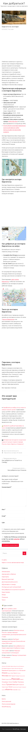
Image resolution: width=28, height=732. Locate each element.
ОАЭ (9, 676)
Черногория (5, 687)
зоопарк (13, 452)
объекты (8, 689)
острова (15, 689)
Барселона (7, 452)
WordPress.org (6, 706)
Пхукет (7, 679)
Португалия (22, 675)
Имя (3, 509)
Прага (3, 679)
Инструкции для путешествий (11, 587)
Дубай (14, 670)
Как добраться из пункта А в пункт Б (13, 589)
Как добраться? (14, 3)
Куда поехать (6, 592)
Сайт (3, 522)
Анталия (8, 666)
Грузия (10, 670)
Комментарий (6, 487)
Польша (17, 675)
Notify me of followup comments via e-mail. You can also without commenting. (14, 539)
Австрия (4, 666)
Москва (5, 676)
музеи (3, 689)
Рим (10, 679)
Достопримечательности (11, 451)
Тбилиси (4, 684)
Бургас (13, 668)
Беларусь (21, 666)
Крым (15, 673)
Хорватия (21, 684)
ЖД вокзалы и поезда (9, 584)
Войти (4, 699)
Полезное (5, 597)
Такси (3, 600)
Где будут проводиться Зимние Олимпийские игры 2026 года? (13, 641)
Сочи (10, 682)
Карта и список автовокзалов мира (13, 562)
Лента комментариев (8, 704)
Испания (19, 452)
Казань (9, 673)
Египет (17, 670)
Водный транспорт (8, 579)
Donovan (23, 729)
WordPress (16, 729)
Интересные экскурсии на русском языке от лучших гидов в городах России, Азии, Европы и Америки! (14, 442)
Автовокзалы (6, 571)
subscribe (16, 539)
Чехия (10, 687)
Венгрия (16, 668)
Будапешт (9, 668)
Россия (15, 679)
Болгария (4, 668)
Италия (4, 673)
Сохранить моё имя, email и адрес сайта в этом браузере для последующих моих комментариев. (13, 531)
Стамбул (15, 682)
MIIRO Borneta (12, 121)
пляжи (19, 689)
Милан (18, 673)
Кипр (12, 673)
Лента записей (6, 701)
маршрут (24, 687)
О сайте (4, 560)
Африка (12, 666)
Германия (5, 670)
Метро (4, 594)
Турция (9, 684)
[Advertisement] (14, 45)
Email (4, 516)
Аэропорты (5, 576)
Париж (13, 675)
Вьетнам (21, 668)
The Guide (11, 29)
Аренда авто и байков (9, 574)
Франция (15, 684)
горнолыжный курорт (17, 687)
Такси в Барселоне (8, 319)
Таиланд (21, 682)
